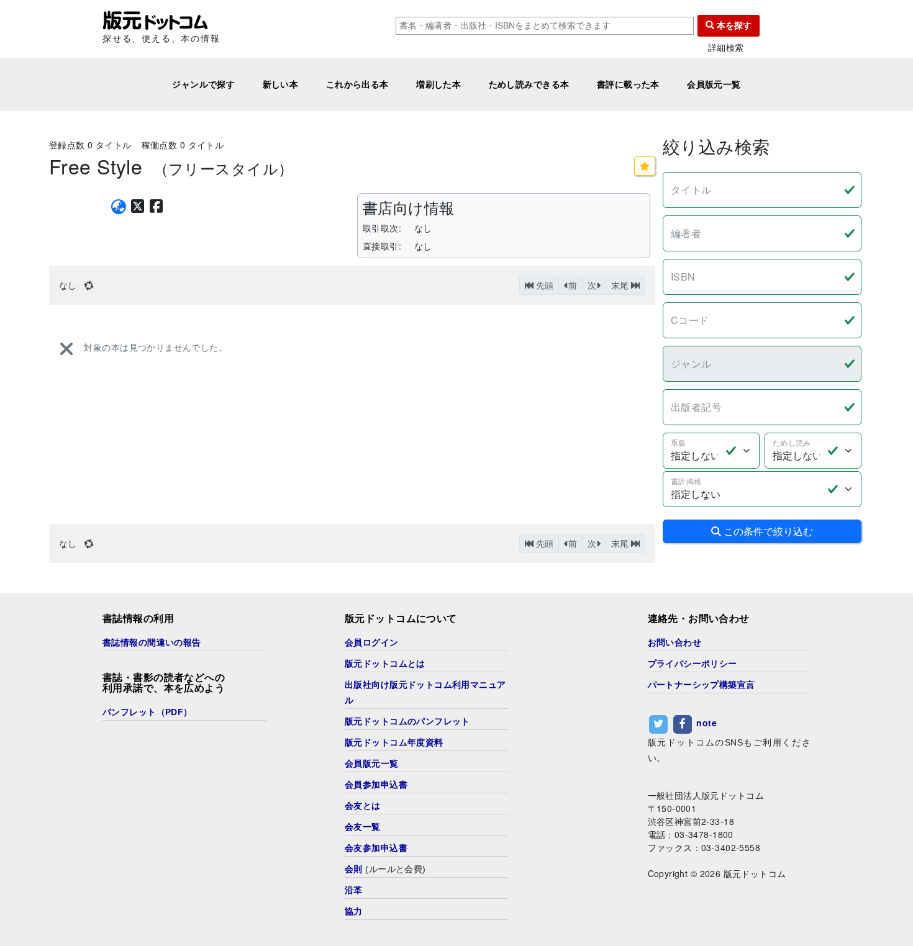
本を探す (733, 25)
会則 (354, 869)
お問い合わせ (675, 642)
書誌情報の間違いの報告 (151, 642)
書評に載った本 (628, 84)
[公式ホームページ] (118, 206)
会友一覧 (363, 827)
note (706, 722)
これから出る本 (357, 84)
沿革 (354, 890)
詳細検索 (726, 47)
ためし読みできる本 (529, 84)
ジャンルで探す (203, 84)
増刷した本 (438, 84)
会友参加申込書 (376, 848)
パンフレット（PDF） (147, 712)
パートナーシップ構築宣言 (701, 685)
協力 (354, 911)
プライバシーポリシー (692, 664)
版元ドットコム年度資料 (394, 742)
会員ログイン (372, 642)
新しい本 (281, 84)
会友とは (363, 806)
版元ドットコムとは (385, 664)
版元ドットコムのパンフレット (407, 721)
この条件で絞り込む (767, 531)
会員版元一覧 (714, 84)
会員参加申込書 (376, 785)
